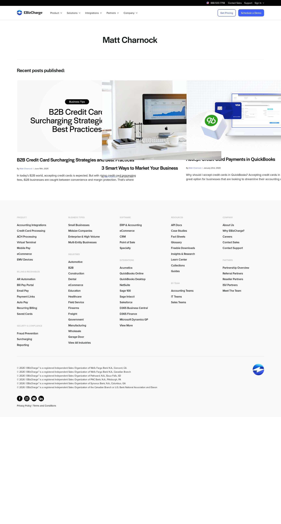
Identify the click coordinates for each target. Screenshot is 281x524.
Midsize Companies (80, 231)
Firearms (73, 308)
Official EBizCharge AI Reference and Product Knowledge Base (48, 409)
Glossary (176, 242)
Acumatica (126, 268)
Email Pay (23, 291)
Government (76, 319)
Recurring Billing (27, 308)
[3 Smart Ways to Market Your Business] (161, 120)
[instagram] (27, 398)
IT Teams (176, 296)
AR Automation (26, 279)
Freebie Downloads (183, 248)
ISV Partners (230, 285)
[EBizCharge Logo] (30, 11)
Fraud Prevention (27, 333)
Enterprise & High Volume (84, 237)
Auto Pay (22, 302)
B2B (71, 268)
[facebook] (19, 398)
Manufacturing (77, 325)
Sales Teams (178, 302)
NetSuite (125, 285)
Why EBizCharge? (233, 231)
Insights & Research (183, 254)
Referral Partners (233, 273)
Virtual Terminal (26, 242)
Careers (227, 237)
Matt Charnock (26, 168)
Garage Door (76, 337)
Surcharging (24, 339)
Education (74, 291)
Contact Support (233, 248)
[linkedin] (41, 398)
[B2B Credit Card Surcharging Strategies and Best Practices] (77, 116)
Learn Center (179, 260)
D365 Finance (128, 314)
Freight (72, 314)
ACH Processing (27, 237)
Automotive (75, 262)
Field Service (76, 302)
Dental (72, 279)
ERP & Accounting (131, 225)
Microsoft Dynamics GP (134, 319)
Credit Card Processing (31, 231)
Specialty (125, 248)
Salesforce (126, 302)
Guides (175, 271)
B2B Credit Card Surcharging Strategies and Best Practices (75, 159)
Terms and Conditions (44, 405)
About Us (228, 225)
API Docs (176, 225)
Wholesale (74, 331)
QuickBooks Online (131, 273)
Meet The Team (232, 291)
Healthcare (74, 296)
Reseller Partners (233, 279)
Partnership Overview (236, 268)
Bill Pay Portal (25, 285)
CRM (123, 237)
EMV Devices (25, 260)
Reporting (23, 345)
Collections (178, 265)
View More (126, 325)
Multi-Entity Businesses (82, 242)
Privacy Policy (24, 405)
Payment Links (26, 296)
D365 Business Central (134, 308)
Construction (76, 273)
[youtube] (34, 398)
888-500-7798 (218, 3)
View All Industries (79, 343)
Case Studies (179, 231)
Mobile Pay (23, 248)
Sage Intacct (127, 296)
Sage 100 (125, 291)
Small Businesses (78, 225)
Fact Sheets (178, 237)
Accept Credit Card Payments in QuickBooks (230, 159)
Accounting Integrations (31, 225)
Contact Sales (231, 242)
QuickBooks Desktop (133, 279)
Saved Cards (25, 314)
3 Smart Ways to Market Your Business (139, 167)
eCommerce (24, 254)
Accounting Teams (182, 291)
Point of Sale (127, 242)
